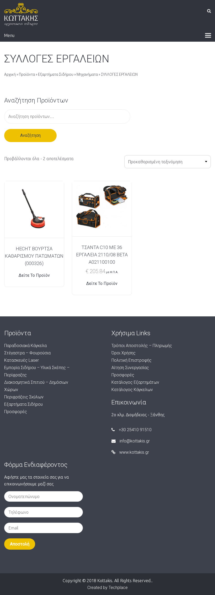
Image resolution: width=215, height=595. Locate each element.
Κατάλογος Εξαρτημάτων (135, 382)
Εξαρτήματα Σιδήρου (55, 74)
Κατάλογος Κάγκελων (132, 389)
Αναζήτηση (30, 135)
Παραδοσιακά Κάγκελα (25, 345)
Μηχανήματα (87, 74)
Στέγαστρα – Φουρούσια (27, 352)
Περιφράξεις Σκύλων (24, 396)
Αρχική (10, 74)
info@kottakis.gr (135, 441)
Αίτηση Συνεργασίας (130, 367)
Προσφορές (15, 411)
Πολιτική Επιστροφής (131, 360)
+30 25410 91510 (135, 429)
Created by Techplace (107, 587)
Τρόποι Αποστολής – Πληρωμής (141, 345)
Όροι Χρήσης (123, 352)
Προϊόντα (27, 74)
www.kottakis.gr (134, 452)
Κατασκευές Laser (21, 360)
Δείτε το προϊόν (34, 275)
